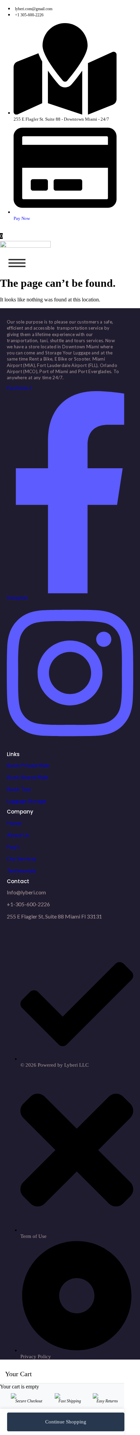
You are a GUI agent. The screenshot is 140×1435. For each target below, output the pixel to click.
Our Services (21, 858)
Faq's (13, 846)
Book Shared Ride (27, 777)
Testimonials (21, 870)
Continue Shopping (65, 1421)
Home (14, 823)
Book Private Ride (28, 765)
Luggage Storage (26, 801)
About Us (18, 835)
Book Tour (19, 789)
